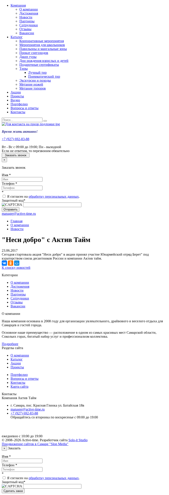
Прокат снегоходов (33, 53)
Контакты (18, 112)
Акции (16, 92)
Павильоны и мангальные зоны (43, 49)
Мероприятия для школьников (42, 45)
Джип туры (28, 57)
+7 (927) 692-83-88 (15, 139)
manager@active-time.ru (19, 213)
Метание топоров (32, 88)
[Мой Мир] (16, 263)
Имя (6, 175)
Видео (15, 100)
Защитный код (13, 200)
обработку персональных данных (54, 196)
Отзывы (25, 29)
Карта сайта (19, 386)
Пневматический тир (44, 76)
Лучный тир (37, 72)
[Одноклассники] (10, 263)
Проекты (17, 96)
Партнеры (27, 21)
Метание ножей (31, 84)
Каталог (17, 37)
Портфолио (19, 104)
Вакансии (26, 33)
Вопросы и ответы (25, 108)
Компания (18, 5)
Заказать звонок (15, 155)
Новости (25, 17)
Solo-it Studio (78, 440)
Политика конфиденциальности (35, 428)
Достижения (28, 13)
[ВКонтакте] (4, 263)
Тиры (23, 68)
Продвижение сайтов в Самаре (35, 444)
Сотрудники (28, 25)
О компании (28, 9)
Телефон (9, 183)
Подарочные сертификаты (39, 64)
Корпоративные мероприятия (41, 41)
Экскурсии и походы (35, 80)
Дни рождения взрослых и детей (43, 61)
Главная (16, 221)
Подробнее (10, 344)
